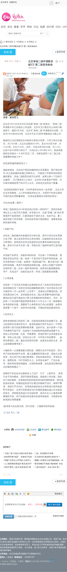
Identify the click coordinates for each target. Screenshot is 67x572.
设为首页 (4, 2)
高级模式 (58, 494)
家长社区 (9, 42)
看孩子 (28, 561)
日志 (36, 26)
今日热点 (20, 42)
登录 (30, 504)
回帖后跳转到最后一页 (27, 516)
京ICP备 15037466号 (40, 561)
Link (16, 493)
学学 (22, 26)
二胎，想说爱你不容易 (44, 453)
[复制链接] (32, 68)
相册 (42, 26)
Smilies (28, 493)
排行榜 (50, 26)
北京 (8, 412)
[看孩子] (15, 21)
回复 (9, 475)
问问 (58, 26)
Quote (20, 493)
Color (8, 493)
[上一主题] (59, 61)
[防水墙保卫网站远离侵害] (52, 561)
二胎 (17, 412)
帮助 (29, 26)
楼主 (44, 73)
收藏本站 (13, 2)
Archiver (5, 561)
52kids (14, 564)
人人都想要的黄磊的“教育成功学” (18, 464)
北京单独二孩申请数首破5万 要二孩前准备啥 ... (19, 46)
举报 (61, 475)
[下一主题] (62, 61)
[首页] (1, 42)
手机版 (13, 561)
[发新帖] (8, 52)
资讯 (9, 26)
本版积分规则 (58, 516)
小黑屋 (20, 561)
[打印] (56, 61)
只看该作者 (35, 74)
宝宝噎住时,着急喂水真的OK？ (47, 457)
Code (24, 493)
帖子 (42, 33)
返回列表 (61, 52)
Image (12, 493)
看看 (16, 26)
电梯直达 (51, 73)
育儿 (13, 412)
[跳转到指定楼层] (62, 73)
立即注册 (38, 504)
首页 (3, 26)
